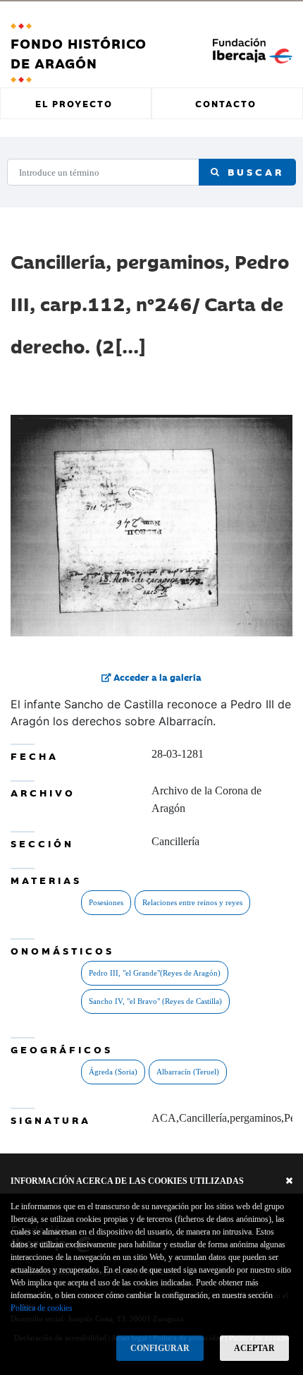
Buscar (253, 171)
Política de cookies (42, 1308)
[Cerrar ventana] (289, 1181)
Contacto (225, 103)
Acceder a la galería (156, 676)
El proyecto (74, 103)
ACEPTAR (254, 1348)
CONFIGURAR (160, 1348)
